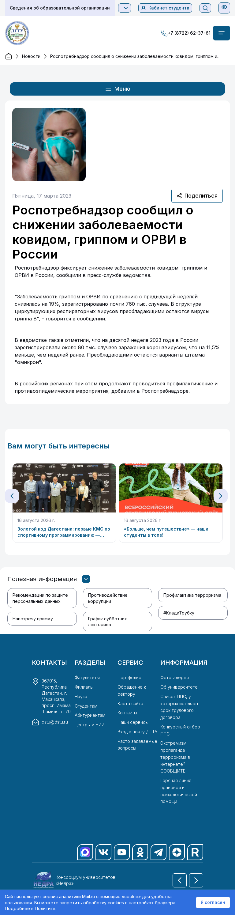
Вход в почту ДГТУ (138, 731)
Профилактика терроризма (192, 595)
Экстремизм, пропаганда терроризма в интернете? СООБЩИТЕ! (175, 756)
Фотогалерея (174, 677)
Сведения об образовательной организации (60, 7)
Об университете (179, 687)
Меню (122, 88)
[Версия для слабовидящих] (224, 7)
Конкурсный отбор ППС (180, 730)
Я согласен (213, 902)
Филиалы (84, 687)
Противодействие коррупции (108, 597)
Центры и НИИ (90, 724)
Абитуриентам (90, 715)
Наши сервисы (133, 722)
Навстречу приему (33, 618)
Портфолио (129, 677)
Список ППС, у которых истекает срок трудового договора (179, 707)
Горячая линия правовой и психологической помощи (178, 791)
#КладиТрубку (178, 612)
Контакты (127, 712)
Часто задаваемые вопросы (137, 745)
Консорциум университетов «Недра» (85, 880)
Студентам (86, 706)
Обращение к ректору (132, 690)
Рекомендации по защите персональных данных (40, 597)
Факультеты (87, 677)
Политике (45, 908)
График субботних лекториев (107, 621)
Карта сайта (130, 703)
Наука (81, 696)
